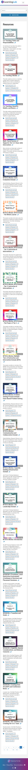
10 (23, 747)
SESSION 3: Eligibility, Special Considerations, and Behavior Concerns (13, 650)
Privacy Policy (10, 765)
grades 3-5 (14, 55)
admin (7, 52)
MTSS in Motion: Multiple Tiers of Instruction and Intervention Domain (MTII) (12, 358)
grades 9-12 (15, 57)
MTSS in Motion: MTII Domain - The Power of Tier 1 (12, 322)
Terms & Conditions (18, 765)
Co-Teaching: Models (10, 75)
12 (7, 750)
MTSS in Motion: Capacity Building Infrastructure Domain (11, 470)
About (4, 765)
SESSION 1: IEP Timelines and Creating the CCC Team (13, 722)
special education (10, 60)
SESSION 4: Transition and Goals (12, 614)
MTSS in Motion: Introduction (12, 539)
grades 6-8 (8, 55)
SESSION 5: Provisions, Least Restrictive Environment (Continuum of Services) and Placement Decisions (13, 577)
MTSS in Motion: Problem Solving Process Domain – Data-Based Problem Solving (12, 397)
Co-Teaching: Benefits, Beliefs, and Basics (10, 107)
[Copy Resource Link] (15, 42)
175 (13, 750)
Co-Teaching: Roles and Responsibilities (11, 41)
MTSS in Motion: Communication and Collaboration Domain (10, 433)
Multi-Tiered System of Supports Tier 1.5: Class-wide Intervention (13, 143)
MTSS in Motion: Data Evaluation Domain (10, 179)
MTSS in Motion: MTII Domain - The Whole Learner (12, 213)
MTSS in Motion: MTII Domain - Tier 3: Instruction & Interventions (12, 249)
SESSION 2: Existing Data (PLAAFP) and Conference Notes (11, 687)
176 (17, 750)
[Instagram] (15, 767)
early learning (13, 52)
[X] (13, 767)
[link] (15, 43)
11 (4, 750)
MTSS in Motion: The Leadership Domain (10, 505)
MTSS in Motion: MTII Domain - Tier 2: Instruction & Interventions (12, 286)
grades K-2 (8, 57)
